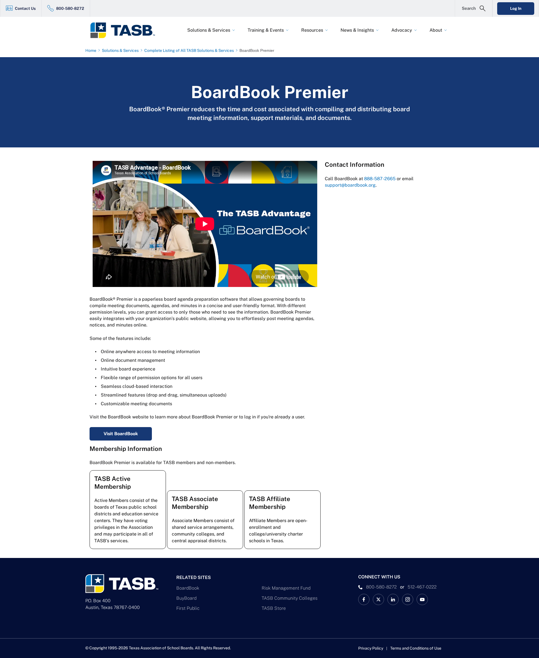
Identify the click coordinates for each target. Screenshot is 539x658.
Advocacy (401, 30)
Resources (312, 30)
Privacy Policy (370, 648)
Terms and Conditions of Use (415, 648)
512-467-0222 (422, 587)
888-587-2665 (380, 178)
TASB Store (274, 608)
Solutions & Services (208, 30)
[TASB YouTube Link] (422, 599)
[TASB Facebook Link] (363, 599)
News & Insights (357, 30)
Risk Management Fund (286, 588)
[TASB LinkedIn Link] (393, 599)
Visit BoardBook (121, 433)
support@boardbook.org (350, 185)
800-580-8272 (70, 8)
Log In (515, 8)
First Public (188, 608)
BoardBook (187, 588)
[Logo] (126, 30)
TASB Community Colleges (290, 598)
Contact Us (25, 8)
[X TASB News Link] (378, 599)
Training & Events (266, 30)
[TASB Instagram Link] (407, 599)
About (436, 30)
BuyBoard (186, 598)
